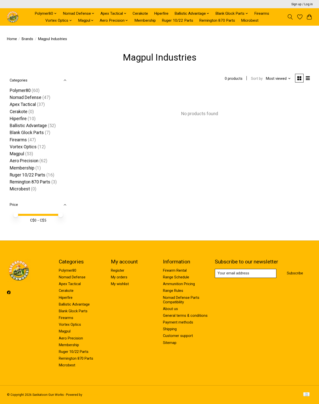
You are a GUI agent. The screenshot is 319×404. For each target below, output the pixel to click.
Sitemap (169, 342)
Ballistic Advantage (28, 125)
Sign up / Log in (302, 4)
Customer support (178, 335)
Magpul (17, 153)
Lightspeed (90, 395)
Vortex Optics (23, 146)
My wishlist (120, 284)
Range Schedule (176, 277)
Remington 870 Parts (217, 20)
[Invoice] (306, 394)
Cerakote (140, 13)
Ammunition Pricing (179, 284)
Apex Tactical (23, 104)
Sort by (257, 78)
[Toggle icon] (290, 16)
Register (117, 270)
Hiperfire (161, 13)
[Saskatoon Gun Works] (13, 17)
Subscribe (295, 273)
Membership (145, 20)
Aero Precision (24, 160)
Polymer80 (20, 90)
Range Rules (173, 290)
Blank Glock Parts (27, 132)
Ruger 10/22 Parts (177, 20)
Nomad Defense (25, 97)
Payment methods (178, 322)
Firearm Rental (175, 270)
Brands (27, 39)
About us (170, 309)
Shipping (170, 329)
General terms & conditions (185, 315)
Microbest (249, 20)
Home (12, 39)
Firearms (261, 13)
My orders (119, 277)
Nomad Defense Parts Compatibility (181, 299)
